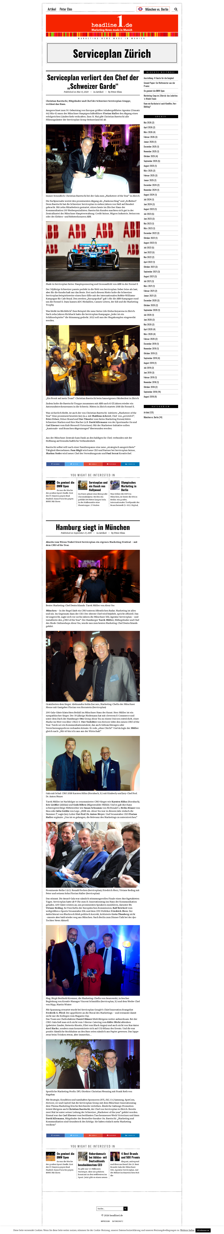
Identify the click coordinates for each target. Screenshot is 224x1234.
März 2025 (148, 170)
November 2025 (150, 151)
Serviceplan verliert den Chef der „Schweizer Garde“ (93, 81)
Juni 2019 (147, 372)
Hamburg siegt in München (93, 527)
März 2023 (148, 228)
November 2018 (150, 382)
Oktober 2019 (149, 353)
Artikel (52, 9)
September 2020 (150, 310)
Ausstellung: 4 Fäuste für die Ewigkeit (159, 78)
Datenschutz (117, 1221)
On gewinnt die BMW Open (65, 484)
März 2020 (148, 334)
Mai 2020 (148, 324)
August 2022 (149, 242)
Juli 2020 (147, 314)
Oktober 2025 (149, 156)
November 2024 (150, 189)
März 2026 (148, 132)
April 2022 (148, 262)
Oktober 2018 (149, 387)
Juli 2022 (147, 247)
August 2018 (149, 396)
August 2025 (149, 165)
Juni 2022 (148, 252)
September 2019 (150, 358)
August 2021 (149, 276)
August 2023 (149, 209)
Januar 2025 (149, 180)
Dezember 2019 (150, 343)
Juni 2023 (148, 218)
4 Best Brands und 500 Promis (130, 1155)
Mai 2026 (147, 122)
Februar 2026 (149, 137)
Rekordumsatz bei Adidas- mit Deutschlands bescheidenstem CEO (92, 1159)
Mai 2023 (147, 223)
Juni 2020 (148, 319)
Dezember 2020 (150, 300)
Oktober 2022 (149, 237)
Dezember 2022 (150, 233)
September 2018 (150, 391)
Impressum (105, 1221)
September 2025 (150, 161)
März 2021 (148, 286)
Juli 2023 (147, 213)
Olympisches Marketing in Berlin (128, 486)
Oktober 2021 (149, 266)
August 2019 (149, 363)
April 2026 (148, 127)
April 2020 (148, 329)
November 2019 (150, 348)
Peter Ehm (66, 9)
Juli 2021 (147, 281)
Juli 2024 (147, 199)
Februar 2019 (149, 377)
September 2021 (150, 271)
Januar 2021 (148, 295)
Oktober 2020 (149, 305)
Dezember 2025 (150, 146)
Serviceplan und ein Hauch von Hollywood (98, 486)
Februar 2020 (149, 338)
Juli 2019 (147, 367)
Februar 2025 (149, 175)
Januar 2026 (149, 141)
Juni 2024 (148, 204)
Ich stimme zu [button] (203, 1230)
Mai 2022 (147, 257)
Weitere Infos (187, 1230)
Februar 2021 (149, 290)
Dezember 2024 (150, 185)
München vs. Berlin (151, 417)
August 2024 (149, 194)
